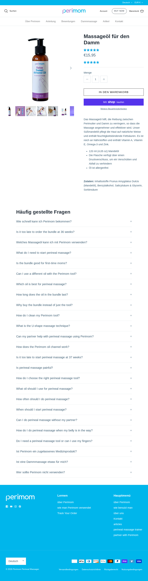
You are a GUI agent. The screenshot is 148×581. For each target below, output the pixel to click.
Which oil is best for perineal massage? (41, 284)
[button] (92, 50)
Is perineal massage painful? (34, 367)
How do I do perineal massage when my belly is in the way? (54, 430)
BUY (119, 11)
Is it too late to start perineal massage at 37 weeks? (49, 357)
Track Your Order (67, 513)
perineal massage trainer (128, 529)
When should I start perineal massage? (41, 409)
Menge (88, 72)
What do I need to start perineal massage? (43, 252)
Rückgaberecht (111, 569)
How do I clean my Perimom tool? (38, 315)
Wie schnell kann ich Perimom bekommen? (44, 221)
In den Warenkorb (114, 92)
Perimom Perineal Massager (26, 569)
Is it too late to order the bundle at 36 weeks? (45, 231)
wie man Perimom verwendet (74, 507)
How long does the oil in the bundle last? (42, 294)
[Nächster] (71, 68)
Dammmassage (89, 21)
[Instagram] (15, 506)
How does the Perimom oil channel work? (42, 346)
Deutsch (126, 2)
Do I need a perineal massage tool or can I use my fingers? (54, 441)
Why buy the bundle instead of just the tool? (44, 305)
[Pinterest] (20, 506)
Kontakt (119, 21)
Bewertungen (68, 21)
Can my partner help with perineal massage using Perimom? (55, 336)
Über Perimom (32, 21)
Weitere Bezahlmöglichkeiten (113, 109)
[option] (39, 68)
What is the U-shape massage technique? (43, 325)
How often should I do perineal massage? (42, 399)
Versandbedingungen (68, 569)
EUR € (137, 2)
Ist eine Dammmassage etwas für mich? (42, 461)
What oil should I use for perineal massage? (44, 388)
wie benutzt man (123, 507)
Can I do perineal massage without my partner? (46, 420)
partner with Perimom (126, 535)
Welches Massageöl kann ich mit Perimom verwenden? (51, 242)
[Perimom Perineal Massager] (74, 11)
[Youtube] (11, 506)
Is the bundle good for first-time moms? (41, 263)
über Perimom (65, 502)
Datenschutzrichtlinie (91, 569)
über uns (119, 513)
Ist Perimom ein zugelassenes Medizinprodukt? (46, 451)
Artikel (106, 21)
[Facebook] (7, 506)
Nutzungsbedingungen (132, 569)
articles (118, 524)
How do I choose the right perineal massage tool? (48, 378)
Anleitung (51, 21)
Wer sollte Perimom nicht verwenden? (40, 472)
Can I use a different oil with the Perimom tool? (46, 273)
